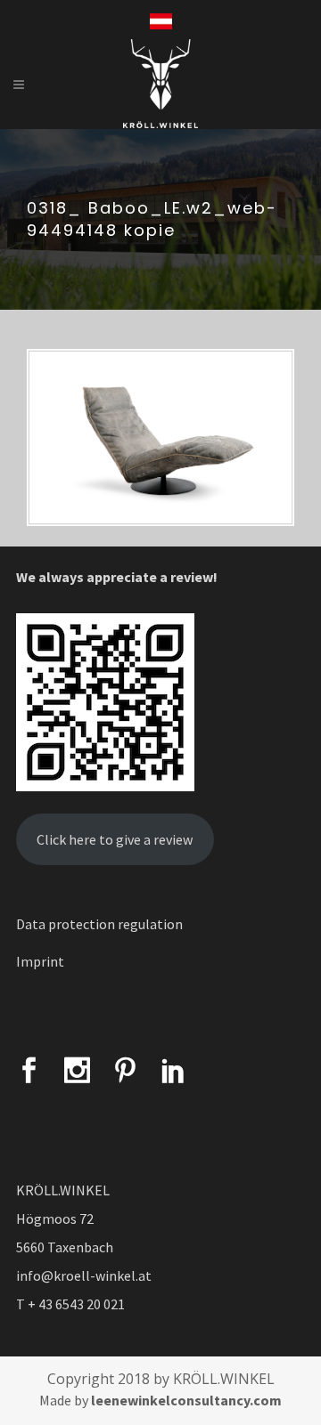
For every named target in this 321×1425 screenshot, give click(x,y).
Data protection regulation (99, 924)
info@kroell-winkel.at (84, 1275)
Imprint (40, 961)
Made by (160, 1400)
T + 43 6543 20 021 (70, 1304)
